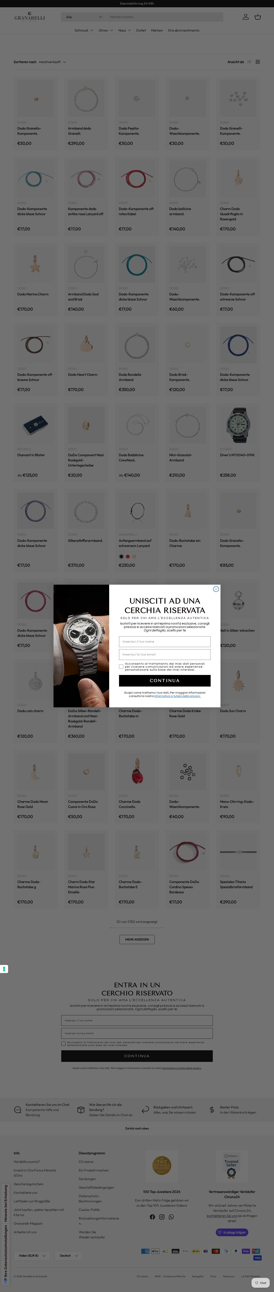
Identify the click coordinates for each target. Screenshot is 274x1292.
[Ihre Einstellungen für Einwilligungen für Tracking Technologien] (4, 969)
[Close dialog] (216, 589)
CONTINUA (165, 680)
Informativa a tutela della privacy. (177, 696)
